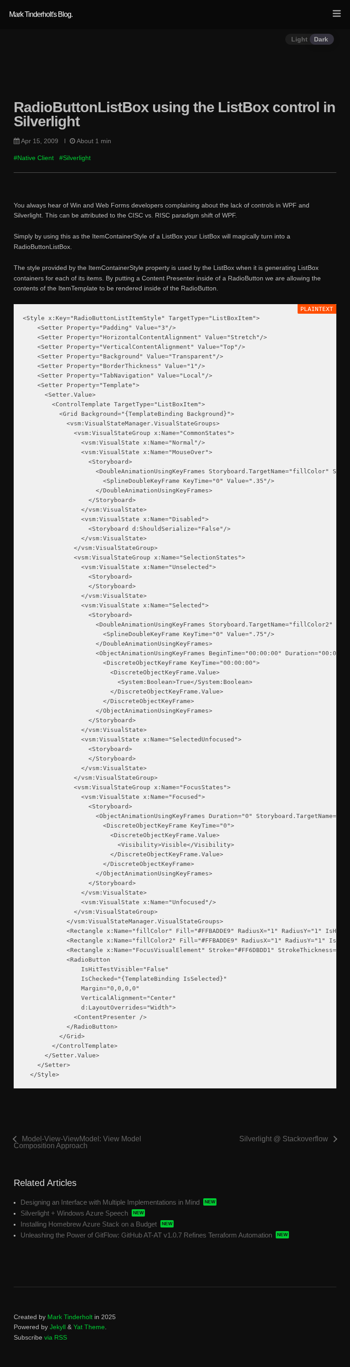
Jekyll (58, 1327)
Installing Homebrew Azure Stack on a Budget (89, 1224)
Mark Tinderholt (70, 1316)
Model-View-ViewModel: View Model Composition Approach (77, 1142)
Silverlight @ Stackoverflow (283, 1139)
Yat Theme (89, 1327)
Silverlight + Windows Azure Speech (74, 1213)
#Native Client (34, 157)
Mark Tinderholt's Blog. (40, 14)
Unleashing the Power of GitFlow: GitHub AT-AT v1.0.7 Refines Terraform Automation (146, 1235)
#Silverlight (75, 157)
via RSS (55, 1337)
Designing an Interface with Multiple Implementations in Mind (110, 1202)
